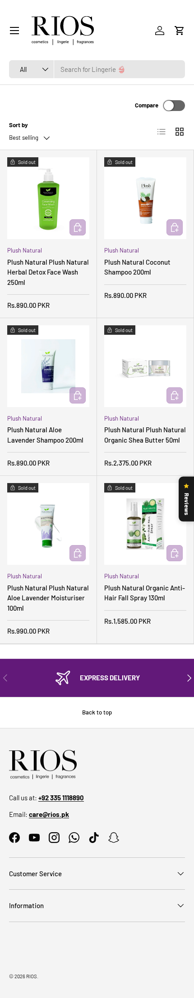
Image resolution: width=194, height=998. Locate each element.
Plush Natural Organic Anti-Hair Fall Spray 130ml (144, 593)
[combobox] (97, 69)
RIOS (31, 976)
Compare (146, 105)
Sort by (18, 125)
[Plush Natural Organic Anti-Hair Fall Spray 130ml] (145, 524)
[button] (179, 30)
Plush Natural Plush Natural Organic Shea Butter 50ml (145, 435)
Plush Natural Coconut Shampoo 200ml (137, 267)
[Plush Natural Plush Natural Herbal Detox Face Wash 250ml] (48, 198)
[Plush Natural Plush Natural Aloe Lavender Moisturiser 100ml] (48, 524)
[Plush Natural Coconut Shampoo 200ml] (145, 198)
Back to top (97, 712)
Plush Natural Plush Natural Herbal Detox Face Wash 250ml (48, 272)
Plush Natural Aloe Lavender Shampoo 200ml (45, 435)
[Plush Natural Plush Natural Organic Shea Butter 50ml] (145, 366)
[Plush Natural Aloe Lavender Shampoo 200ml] (48, 366)
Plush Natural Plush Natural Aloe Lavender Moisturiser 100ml (48, 598)
